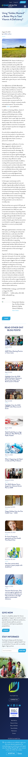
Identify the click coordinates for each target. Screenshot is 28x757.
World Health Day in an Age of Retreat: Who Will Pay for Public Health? (13, 433)
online (8, 106)
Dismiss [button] (20, 753)
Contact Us (15, 2)
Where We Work (14, 726)
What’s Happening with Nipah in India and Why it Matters (14, 460)
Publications (14, 731)
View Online (15, 310)
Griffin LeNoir (7, 34)
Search (10, 2)
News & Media (14, 728)
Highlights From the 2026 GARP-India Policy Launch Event (13, 407)
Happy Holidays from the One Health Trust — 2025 (14, 512)
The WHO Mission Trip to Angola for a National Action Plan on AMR (13, 486)
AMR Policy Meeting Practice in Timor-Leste (14, 352)
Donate (23, 2)
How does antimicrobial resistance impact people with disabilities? (13, 565)
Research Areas (13, 723)
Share (6, 318)
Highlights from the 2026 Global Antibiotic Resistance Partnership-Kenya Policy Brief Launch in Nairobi (13, 379)
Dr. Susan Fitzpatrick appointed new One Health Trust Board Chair (13, 538)
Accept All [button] (11, 753)
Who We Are (14, 720)
